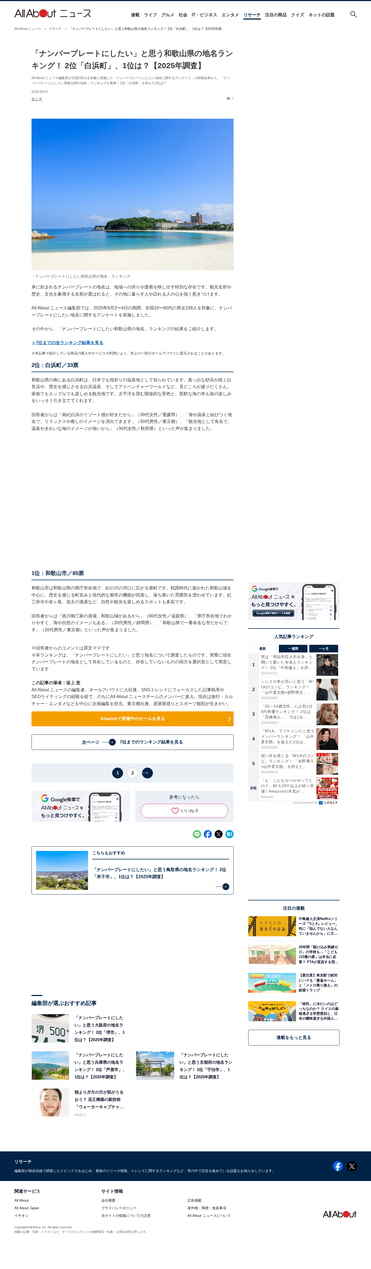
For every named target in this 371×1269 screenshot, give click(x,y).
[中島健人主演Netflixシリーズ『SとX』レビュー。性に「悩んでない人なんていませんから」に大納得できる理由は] (317, 926)
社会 (183, 14)
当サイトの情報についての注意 (126, 1216)
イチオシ (21, 1216)
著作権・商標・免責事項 (206, 1208)
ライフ (150, 14)
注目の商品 (276, 14)
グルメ (167, 14)
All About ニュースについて (209, 1216)
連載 (135, 14)
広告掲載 (194, 1200)
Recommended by (305, 802)
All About (21, 1200)
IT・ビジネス (204, 14)
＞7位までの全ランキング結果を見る (67, 342)
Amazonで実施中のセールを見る (132, 718)
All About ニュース (27, 29)
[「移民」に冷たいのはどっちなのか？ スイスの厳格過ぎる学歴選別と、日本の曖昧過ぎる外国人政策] (317, 1011)
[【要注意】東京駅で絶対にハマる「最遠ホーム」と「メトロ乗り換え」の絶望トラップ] (317, 983)
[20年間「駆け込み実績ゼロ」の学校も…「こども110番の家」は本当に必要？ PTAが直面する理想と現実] (317, 955)
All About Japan (26, 1208)
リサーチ (252, 14)
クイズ (297, 14)
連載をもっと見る (293, 1037)
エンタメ (230, 14)
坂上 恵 (37, 99)
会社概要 (108, 1200)
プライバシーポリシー (119, 1208)
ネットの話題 (322, 14)
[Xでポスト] (219, 834)
